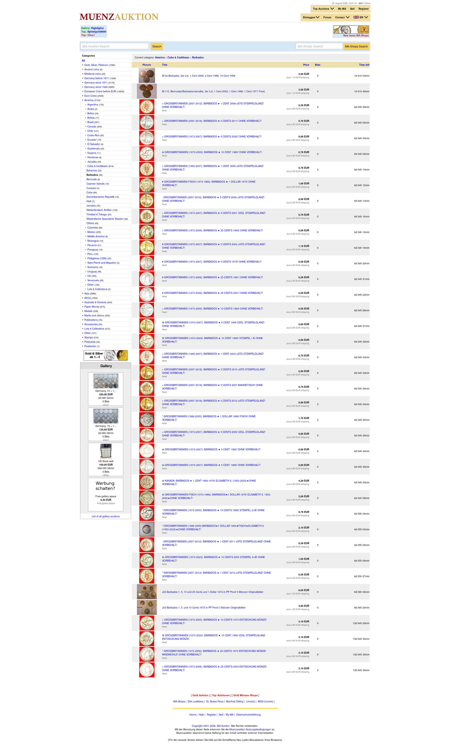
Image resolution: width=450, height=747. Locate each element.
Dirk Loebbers (195, 701)
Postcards (89, 341)
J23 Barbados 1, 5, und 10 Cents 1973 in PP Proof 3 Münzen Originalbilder (204, 607)
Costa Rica (93, 135)
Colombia (92, 227)
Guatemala (93, 148)
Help (201, 714)
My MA (342, 8)
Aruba (91, 109)
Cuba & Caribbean (97, 166)
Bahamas (91, 170)
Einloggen (309, 17)
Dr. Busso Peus (214, 701)
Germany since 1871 (96, 82)
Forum (327, 17)
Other (90, 284)
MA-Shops (179, 701)
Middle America (96, 236)
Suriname (92, 267)
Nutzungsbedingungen (258, 729)
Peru (90, 254)
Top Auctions (321, 8)
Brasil (90, 122)
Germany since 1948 (96, 87)
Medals (88, 311)
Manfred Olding (234, 701)
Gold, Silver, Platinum (96, 65)
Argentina (92, 104)
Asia (86, 293)
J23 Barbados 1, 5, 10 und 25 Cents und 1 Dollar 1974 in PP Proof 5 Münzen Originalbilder (212, 592)
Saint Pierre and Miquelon (101, 262)
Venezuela (93, 280)
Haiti (88, 201)
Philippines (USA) (97, 258)
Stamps (88, 337)
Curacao (91, 188)
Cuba (89, 192)
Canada (91, 126)
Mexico (91, 232)
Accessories (91, 324)
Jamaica (91, 205)
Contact (340, 17)
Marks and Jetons (94, 315)
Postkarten (90, 346)
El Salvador (93, 144)
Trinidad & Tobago (96, 214)
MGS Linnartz (265, 701)
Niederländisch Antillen (99, 210)
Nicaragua (93, 240)
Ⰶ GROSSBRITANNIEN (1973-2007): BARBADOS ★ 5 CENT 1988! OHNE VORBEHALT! (211, 465)
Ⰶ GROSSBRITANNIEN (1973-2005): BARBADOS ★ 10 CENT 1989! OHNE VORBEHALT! (212, 152)
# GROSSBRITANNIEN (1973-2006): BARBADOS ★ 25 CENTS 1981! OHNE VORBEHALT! (212, 277)
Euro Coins (90, 95)
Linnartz (250, 701)
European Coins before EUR (100, 91)
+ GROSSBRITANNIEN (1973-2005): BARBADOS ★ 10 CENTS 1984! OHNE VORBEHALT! (212, 308)
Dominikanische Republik (100, 196)
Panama (92, 245)
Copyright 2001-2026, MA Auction (211, 725)
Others (90, 223)
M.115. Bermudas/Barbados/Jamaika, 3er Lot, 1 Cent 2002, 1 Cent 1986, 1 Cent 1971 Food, (213, 91)
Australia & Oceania (95, 302)
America (89, 100)
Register (364, 8)
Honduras (93, 157)
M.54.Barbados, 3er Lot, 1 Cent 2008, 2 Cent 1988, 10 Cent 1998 (198, 75)
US (89, 276)
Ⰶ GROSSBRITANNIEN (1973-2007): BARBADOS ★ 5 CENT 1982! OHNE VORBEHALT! (211, 449)
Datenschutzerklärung (248, 714)
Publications (91, 319)
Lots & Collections (97, 289)
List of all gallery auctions (106, 516)
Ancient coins (91, 69)
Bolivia (91, 117)
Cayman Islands (95, 183)
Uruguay (92, 271)
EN (361, 17)
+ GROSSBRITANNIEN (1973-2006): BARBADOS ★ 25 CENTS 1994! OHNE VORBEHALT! (212, 230)
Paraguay (92, 249)
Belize (90, 113)
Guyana (91, 152)
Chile (90, 131)
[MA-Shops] (351, 32)
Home (192, 714)
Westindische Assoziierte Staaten (104, 218)
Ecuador (92, 139)
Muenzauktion (237, 729)
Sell (352, 8)
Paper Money (91, 306)
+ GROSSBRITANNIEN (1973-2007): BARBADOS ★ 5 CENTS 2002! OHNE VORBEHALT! (212, 136)
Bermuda (91, 179)
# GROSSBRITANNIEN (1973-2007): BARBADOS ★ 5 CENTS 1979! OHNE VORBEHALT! (212, 261)
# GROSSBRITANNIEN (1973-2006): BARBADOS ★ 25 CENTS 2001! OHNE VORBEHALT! (212, 293)
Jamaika (92, 161)
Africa (87, 298)
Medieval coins (92, 73)
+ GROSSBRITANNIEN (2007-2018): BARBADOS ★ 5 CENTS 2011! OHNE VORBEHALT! (212, 121)
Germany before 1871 (96, 78)
